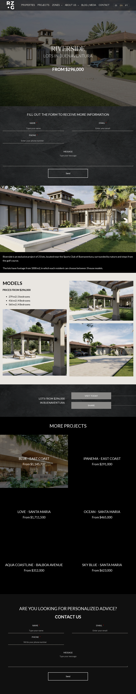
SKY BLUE (89, 565)
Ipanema (90, 458)
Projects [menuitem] (43, 5)
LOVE (22, 512)
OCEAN (89, 512)
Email (102, 123)
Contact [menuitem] (104, 5)
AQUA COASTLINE (19, 565)
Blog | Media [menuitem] (88, 5)
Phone (32, 135)
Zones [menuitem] (56, 5)
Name (33, 123)
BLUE (23, 458)
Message (68, 151)
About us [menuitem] (70, 5)
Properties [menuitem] (28, 5)
